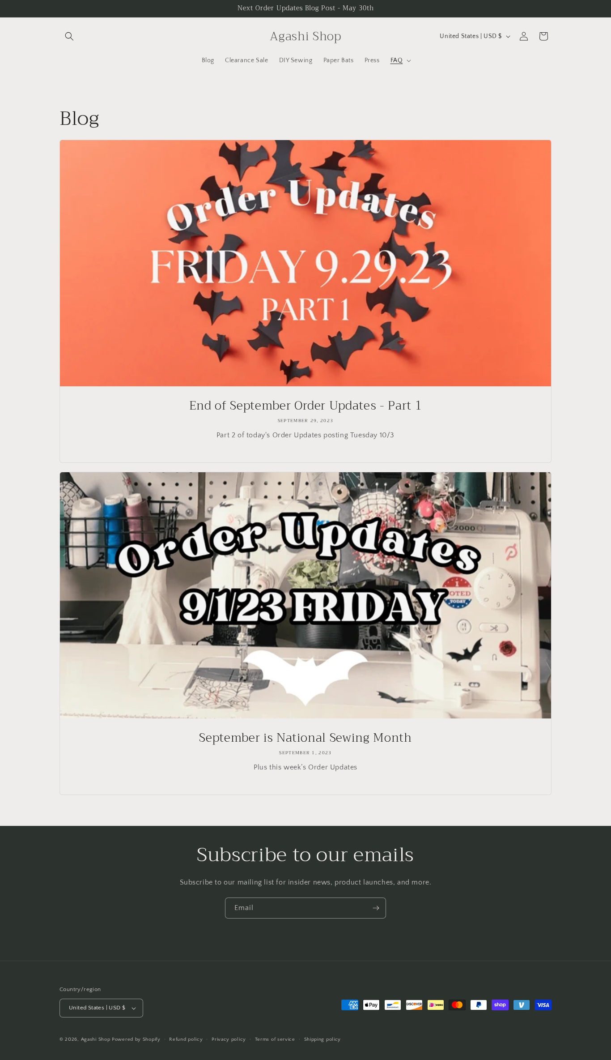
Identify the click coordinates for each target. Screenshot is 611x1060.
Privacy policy (229, 1039)
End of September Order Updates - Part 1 (305, 406)
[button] (69, 36)
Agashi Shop (95, 1039)
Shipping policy (322, 1039)
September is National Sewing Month (305, 738)
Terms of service (275, 1039)
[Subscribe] (376, 908)
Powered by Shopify (136, 1039)
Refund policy (186, 1039)
